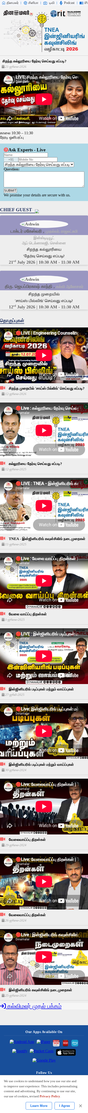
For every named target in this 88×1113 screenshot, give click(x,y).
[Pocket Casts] (42, 1052)
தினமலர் (13, 3)
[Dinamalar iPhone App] (65, 1043)
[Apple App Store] (66, 1052)
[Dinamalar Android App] (22, 1043)
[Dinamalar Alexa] (74, 1043)
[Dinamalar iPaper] (43, 1043)
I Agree (64, 1106)
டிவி (52, 3)
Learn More (38, 1106)
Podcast (69, 3)
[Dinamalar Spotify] (19, 1052)
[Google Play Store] (44, 1061)
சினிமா (33, 3)
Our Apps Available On (44, 1032)
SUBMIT (10, 190)
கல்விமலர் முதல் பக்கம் (34, 1006)
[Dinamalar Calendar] (56, 1043)
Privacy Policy (50, 1096)
